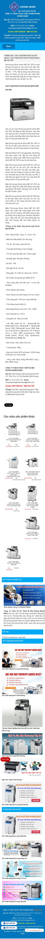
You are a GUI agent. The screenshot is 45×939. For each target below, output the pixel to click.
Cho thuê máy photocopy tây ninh (14, 901)
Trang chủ (8, 56)
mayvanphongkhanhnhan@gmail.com (36, 930)
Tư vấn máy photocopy (11, 809)
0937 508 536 (10, 923)
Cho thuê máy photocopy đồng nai (14, 858)
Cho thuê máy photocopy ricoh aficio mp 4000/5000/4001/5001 (13, 474)
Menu (8, 46)
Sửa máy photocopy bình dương (13, 756)
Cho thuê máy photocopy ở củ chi (14, 878)
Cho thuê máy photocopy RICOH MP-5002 (13, 563)
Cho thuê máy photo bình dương (13, 695)
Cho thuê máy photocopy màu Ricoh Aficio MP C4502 (32, 505)
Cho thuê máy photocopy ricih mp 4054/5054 (13, 440)
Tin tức (5, 632)
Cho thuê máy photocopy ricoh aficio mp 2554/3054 (32, 440)
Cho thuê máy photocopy (12, 641)
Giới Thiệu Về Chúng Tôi (11, 579)
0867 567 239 (10, 928)
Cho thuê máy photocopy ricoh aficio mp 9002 (32, 534)
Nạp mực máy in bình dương (12, 780)
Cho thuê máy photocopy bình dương (15, 669)
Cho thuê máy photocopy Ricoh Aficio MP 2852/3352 (13, 504)
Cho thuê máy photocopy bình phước (15, 804)
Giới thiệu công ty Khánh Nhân (17, 607)
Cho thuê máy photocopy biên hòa (14, 836)
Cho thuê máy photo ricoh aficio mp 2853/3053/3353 (32, 473)
